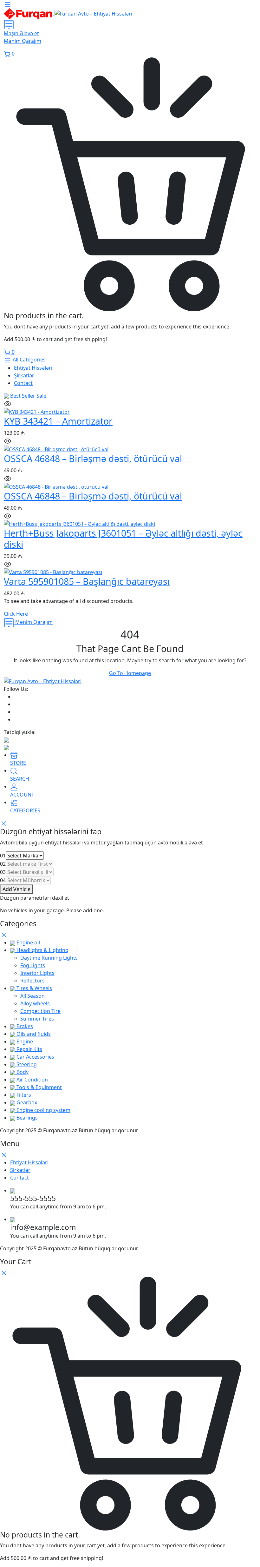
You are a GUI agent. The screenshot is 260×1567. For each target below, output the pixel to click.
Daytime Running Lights (49, 957)
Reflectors (32, 980)
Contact (23, 383)
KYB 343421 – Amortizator (58, 421)
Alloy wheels (35, 1003)
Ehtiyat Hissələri (33, 367)
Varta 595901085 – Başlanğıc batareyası (87, 581)
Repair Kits (28, 1049)
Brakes (24, 1026)
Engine (24, 1041)
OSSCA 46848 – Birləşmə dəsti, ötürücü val (93, 458)
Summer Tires (37, 1018)
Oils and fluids (33, 1033)
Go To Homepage (130, 673)
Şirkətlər (24, 375)
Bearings (26, 1117)
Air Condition (31, 1079)
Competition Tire (40, 1011)
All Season (32, 995)
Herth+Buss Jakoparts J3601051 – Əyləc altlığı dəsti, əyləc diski (123, 538)
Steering (26, 1064)
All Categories (28, 359)
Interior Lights (37, 972)
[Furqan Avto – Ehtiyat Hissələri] (68, 13)
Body (22, 1071)
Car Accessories (34, 1056)
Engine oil (27, 942)
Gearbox (26, 1102)
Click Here (16, 613)
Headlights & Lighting (41, 950)
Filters (23, 1094)
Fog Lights (32, 965)
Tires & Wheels (33, 988)
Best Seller (27, 395)
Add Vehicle (16, 889)
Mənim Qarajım (33, 621)
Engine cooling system (42, 1110)
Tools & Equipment (38, 1087)
